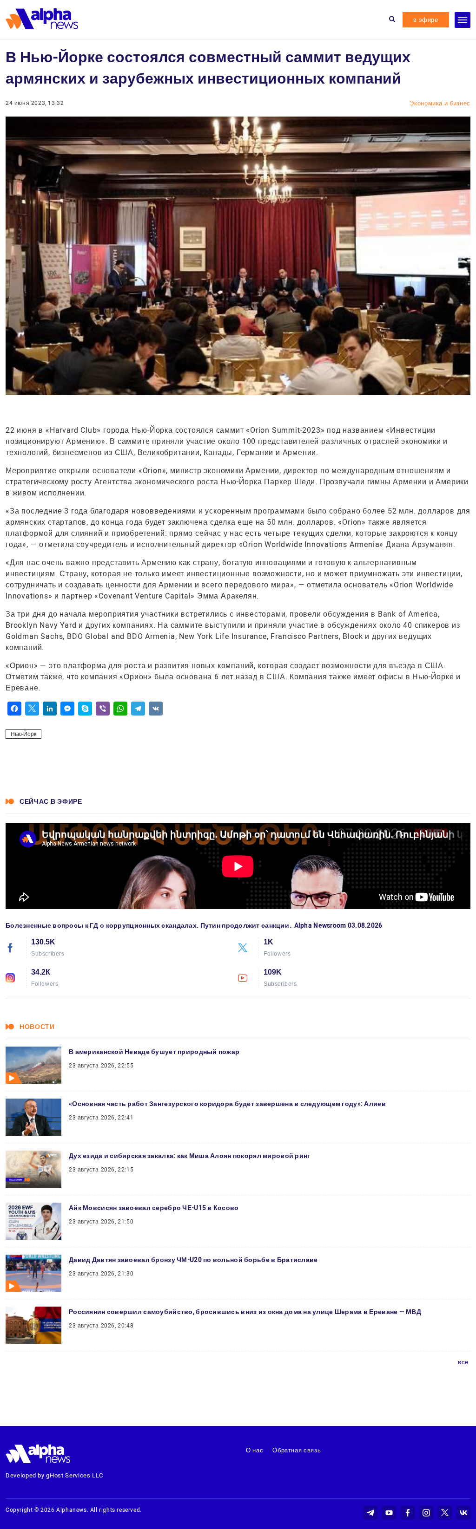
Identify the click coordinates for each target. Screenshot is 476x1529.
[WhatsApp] (120, 709)
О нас (254, 1450)
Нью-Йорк (23, 734)
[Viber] (103, 709)
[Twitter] (32, 709)
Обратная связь (296, 1450)
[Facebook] (14, 709)
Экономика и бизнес (440, 103)
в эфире (425, 19)
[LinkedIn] (50, 709)
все (463, 1362)
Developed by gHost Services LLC (54, 1475)
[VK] (156, 709)
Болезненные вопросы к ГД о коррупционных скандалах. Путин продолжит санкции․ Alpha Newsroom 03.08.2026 (194, 925)
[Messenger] (67, 709)
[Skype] (85, 709)
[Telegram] (138, 709)
